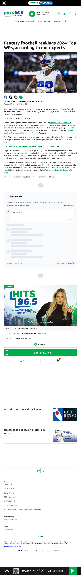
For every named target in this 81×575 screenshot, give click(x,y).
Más (65, 21)
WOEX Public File (10, 501)
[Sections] (4, 3)
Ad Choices (39, 543)
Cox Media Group (14, 542)
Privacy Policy (8, 543)
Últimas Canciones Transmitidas (25, 21)
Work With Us (9, 489)
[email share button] (16, 97)
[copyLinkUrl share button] (21, 97)
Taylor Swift (42, 15)
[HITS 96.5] (40, 3)
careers (53, 543)
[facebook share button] (5, 97)
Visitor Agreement (65, 542)
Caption (71, 90)
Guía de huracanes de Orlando (22, 409)
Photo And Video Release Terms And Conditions (22, 509)
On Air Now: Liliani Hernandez (40, 322)
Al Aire (40, 21)
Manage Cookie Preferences (12, 546)
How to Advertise (10, 519)
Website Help (9, 529)
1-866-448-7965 (41, 352)
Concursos (47, 21)
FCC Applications (10, 505)
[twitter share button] (10, 97)
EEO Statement (10, 497)
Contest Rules (9, 493)
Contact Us (8, 485)
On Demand (57, 21)
